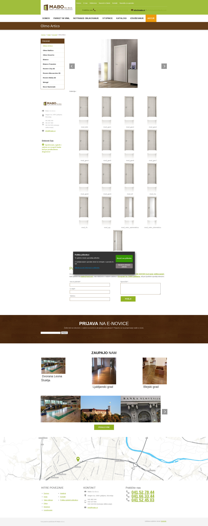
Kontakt (63, 497)
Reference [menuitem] (93, 3)
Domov (43, 35)
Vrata (48, 35)
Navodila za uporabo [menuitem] (127, 3)
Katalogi (63, 493)
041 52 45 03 (123, 10)
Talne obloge (48, 500)
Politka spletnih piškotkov (69, 500)
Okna (45, 503)
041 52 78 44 (143, 492)
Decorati (54, 35)
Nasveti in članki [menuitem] (104, 3)
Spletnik (163, 521)
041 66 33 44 (112, 10)
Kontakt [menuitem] (114, 3)
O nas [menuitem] (85, 3)
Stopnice (47, 507)
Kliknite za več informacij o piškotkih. (87, 268)
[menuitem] (46, 18)
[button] (118, 63)
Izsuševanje (48, 510)
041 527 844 (100, 10)
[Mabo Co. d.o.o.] (58, 7)
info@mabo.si (50, 131)
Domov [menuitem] (78, 3)
